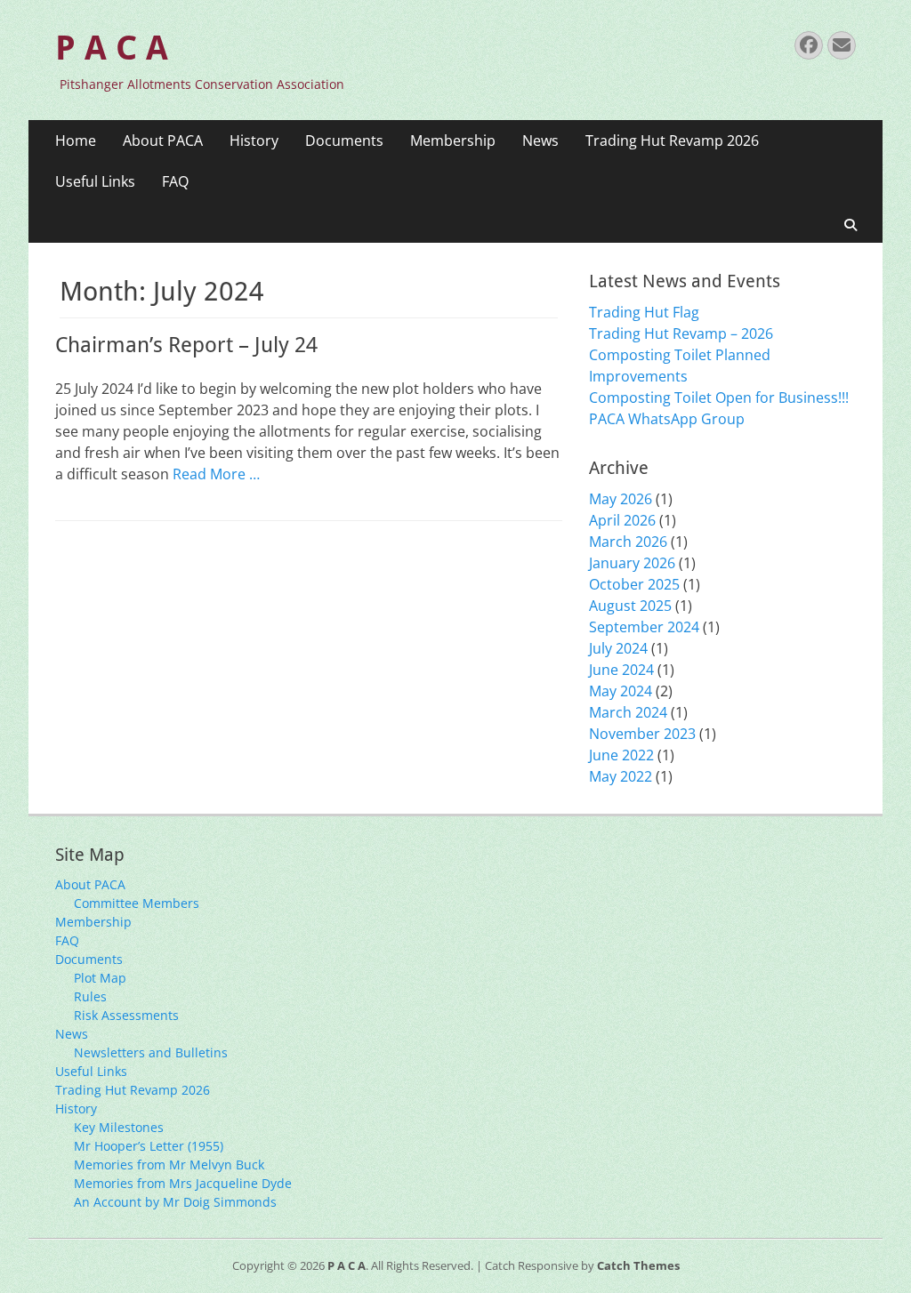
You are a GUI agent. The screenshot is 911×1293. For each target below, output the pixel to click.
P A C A (111, 48)
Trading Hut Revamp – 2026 (681, 333)
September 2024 (644, 627)
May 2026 (620, 499)
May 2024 (620, 691)
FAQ (175, 181)
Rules (90, 996)
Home (75, 140)
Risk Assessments (126, 1015)
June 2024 (621, 669)
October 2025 (634, 584)
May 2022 (620, 776)
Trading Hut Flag (644, 312)
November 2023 (642, 733)
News (540, 140)
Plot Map (100, 977)
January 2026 (632, 563)
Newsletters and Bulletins (151, 1052)
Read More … (216, 474)
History (254, 140)
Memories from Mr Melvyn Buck (169, 1164)
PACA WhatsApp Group (667, 419)
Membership (453, 140)
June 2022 (621, 755)
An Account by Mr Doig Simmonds (175, 1201)
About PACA (163, 140)
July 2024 (618, 648)
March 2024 (628, 712)
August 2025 (630, 605)
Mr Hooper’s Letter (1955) (148, 1145)
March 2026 (628, 541)
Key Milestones (119, 1127)
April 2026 (622, 520)
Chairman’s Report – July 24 (186, 345)
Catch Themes (638, 1265)
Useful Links (95, 181)
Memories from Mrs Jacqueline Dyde (183, 1183)
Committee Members (136, 903)
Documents (344, 140)
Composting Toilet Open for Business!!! (719, 397)
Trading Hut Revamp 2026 (672, 140)
